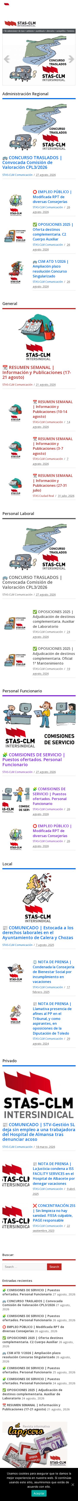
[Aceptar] (72, 1484)
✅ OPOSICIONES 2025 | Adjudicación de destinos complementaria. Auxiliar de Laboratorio (54, 619)
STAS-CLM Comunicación (17, 175)
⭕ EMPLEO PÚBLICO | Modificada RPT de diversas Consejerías (52, 196)
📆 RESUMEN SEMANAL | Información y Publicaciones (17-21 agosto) (36, 372)
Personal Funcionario (22, 690)
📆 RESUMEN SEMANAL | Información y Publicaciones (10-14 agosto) (53, 409)
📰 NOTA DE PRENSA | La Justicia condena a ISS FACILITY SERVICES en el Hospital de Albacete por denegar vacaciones (54, 1173)
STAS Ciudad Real (43, 496)
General (9, 303)
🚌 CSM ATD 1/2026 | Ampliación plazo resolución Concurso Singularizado (51, 269)
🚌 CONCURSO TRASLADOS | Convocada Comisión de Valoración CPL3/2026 (37, 54)
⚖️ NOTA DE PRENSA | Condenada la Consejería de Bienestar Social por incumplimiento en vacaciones (53, 972)
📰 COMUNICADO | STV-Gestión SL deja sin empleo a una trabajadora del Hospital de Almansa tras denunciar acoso (38, 1132)
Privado (9, 1060)
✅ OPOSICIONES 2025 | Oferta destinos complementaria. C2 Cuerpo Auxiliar (53, 232)
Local (7, 863)
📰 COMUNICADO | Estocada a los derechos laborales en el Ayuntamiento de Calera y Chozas (37, 932)
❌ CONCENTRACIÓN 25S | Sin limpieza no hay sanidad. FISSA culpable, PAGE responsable (54, 1213)
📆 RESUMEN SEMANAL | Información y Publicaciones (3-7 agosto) (53, 446)
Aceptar (39, 1493)
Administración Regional (25, 93)
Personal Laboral (18, 513)
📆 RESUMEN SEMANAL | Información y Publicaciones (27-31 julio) (53, 483)
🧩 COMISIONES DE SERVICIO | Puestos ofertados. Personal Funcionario (33, 759)
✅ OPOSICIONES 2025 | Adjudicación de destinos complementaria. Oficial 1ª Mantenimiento (54, 656)
